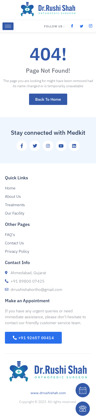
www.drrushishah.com (48, 393)
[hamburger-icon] (8, 26)
